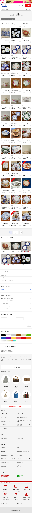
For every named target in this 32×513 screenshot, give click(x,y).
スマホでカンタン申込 (5, 498)
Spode (2, 289)
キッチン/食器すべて (8, 306)
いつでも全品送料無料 (16, 490)
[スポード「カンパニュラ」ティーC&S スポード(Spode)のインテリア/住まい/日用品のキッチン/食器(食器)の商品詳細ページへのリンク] (16, 183)
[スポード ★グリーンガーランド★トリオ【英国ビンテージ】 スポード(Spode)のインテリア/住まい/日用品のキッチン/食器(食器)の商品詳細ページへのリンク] (5, 149)
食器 (13, 19)
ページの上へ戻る (16, 367)
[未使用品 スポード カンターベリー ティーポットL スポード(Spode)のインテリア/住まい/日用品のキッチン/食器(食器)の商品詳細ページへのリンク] (26, 99)
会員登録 (28, 6)
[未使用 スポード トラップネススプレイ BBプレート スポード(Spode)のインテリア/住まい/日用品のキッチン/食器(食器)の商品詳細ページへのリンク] (16, 66)
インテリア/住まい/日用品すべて (8, 300)
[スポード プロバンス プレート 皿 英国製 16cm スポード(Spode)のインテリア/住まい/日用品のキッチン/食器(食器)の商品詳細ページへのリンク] (16, 83)
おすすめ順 (11, 23)
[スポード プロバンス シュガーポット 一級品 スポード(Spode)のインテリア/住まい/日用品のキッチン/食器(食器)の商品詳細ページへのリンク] (5, 116)
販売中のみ (4, 23)
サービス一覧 (4, 503)
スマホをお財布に (16, 498)
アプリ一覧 (19, 503)
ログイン (21, 6)
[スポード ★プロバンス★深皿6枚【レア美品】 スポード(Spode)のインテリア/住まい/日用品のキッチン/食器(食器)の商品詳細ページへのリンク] (26, 133)
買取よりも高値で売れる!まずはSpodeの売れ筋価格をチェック (8, 350)
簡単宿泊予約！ (27, 490)
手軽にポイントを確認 (26, 498)
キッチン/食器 (5, 303)
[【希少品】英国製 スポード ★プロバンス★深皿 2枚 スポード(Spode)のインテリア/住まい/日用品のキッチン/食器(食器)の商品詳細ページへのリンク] (16, 199)
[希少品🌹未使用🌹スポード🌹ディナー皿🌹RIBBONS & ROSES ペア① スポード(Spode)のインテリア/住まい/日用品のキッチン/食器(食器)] (26, 49)
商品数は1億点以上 (5, 490)
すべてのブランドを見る (16, 406)
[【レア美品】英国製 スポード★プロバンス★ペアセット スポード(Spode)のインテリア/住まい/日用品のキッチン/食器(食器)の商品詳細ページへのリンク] (5, 183)
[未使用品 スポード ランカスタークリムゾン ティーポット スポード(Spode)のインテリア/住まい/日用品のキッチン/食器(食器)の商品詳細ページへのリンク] (26, 33)
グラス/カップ (6, 308)
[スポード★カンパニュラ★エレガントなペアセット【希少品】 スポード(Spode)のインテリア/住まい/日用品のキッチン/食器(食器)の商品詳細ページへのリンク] (26, 66)
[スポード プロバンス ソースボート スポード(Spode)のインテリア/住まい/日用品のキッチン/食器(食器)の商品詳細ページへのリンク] (16, 99)
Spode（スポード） (5, 19)
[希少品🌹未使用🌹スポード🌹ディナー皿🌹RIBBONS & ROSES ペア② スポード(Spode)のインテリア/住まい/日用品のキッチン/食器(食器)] (16, 49)
